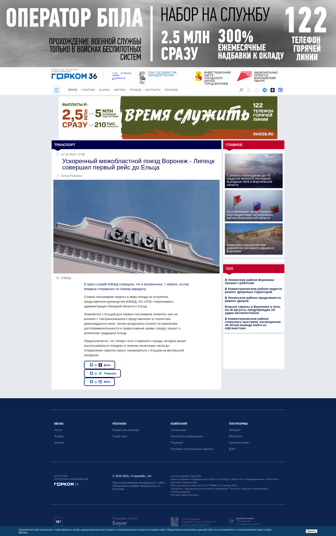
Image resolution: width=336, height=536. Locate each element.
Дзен (232, 448)
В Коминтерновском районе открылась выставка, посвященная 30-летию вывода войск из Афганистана (253, 323)
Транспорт (64, 145)
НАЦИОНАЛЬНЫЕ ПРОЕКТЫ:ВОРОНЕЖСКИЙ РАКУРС (266, 76)
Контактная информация (187, 436)
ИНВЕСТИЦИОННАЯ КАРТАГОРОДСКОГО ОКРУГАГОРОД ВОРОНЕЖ (217, 78)
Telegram (234, 430)
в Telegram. (106, 373)
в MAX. (103, 381)
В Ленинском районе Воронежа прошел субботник (249, 281)
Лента (72, 89)
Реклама (171, 89)
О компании (178, 430)
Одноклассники (239, 442)
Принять (311, 531)
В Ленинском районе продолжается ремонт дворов (253, 299)
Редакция (177, 442)
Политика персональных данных (192, 448)
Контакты (152, 89)
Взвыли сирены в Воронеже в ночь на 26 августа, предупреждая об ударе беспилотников (253, 310)
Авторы (120, 89)
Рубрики (88, 89)
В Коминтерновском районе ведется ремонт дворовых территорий (253, 290)
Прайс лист (120, 436)
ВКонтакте (235, 436)
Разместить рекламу (126, 430)
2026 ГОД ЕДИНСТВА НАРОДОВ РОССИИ (162, 74)
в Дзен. (103, 365)
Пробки (135, 89)
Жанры (104, 89)
